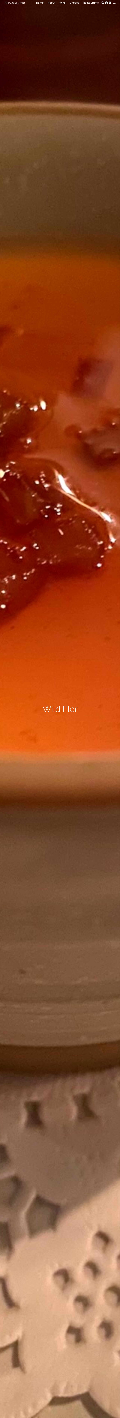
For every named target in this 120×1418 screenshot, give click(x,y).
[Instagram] (106, 2)
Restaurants (91, 2)
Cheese (74, 2)
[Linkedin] (110, 2)
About (51, 2)
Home (40, 2)
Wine (62, 2)
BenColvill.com (14, 2)
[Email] (102, 2)
